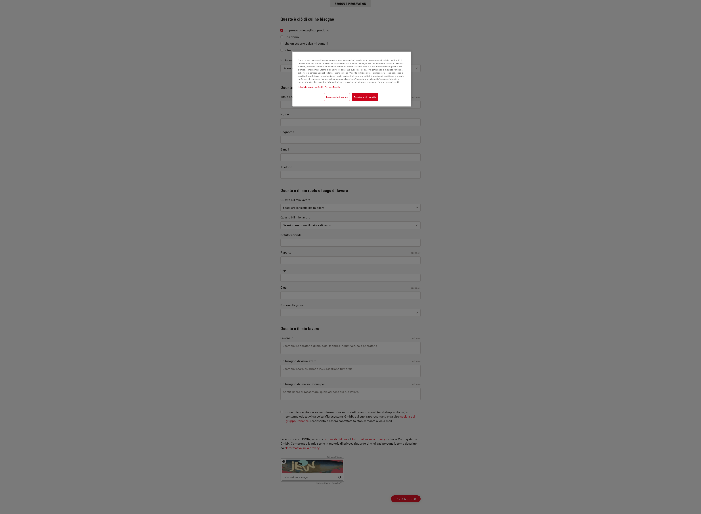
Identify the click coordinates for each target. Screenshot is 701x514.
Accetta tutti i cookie (365, 97)
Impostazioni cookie (337, 97)
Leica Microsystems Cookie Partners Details (319, 87)
